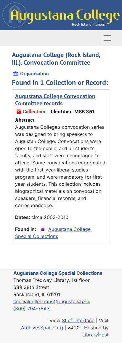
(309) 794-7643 (31, 309)
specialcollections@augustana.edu (51, 301)
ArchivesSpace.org (42, 328)
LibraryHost (95, 335)
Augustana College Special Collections (57, 273)
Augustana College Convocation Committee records (55, 99)
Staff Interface (78, 320)
